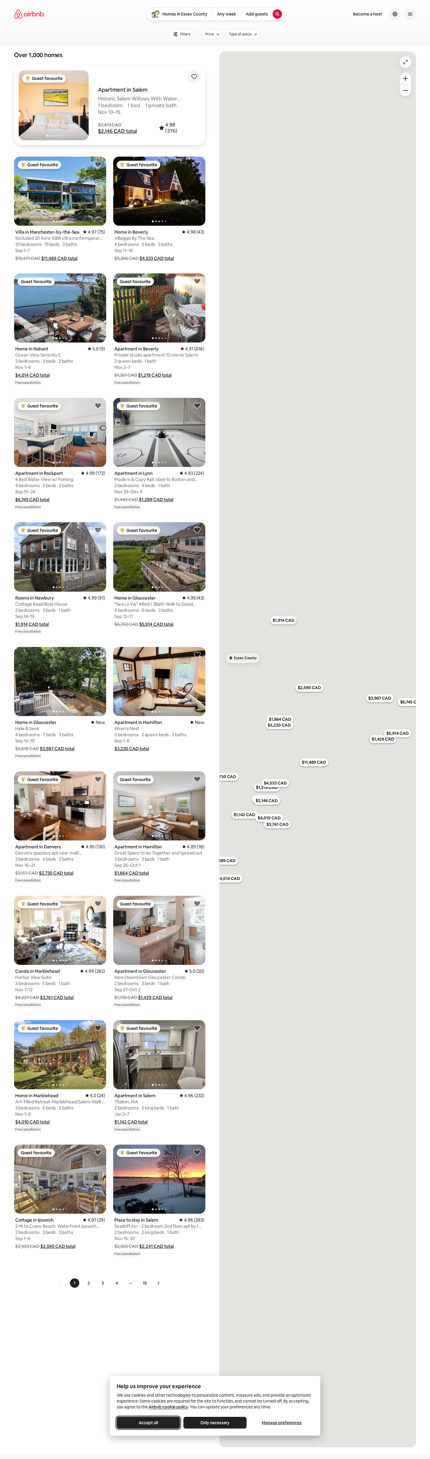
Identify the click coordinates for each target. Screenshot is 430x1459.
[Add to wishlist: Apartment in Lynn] (197, 405)
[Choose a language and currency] (395, 14)
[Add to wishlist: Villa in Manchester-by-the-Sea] (98, 164)
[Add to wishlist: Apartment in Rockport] (98, 405)
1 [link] (74, 1283)
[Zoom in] (405, 78)
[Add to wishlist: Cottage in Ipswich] (98, 1152)
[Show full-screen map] (405, 62)
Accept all (148, 1422)
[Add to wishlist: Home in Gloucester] (197, 530)
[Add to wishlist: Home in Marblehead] (98, 1027)
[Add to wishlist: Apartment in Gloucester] (197, 903)
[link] (61, 1283)
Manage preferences (282, 1422)
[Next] (158, 1283)
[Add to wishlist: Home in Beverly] (197, 164)
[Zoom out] (405, 90)
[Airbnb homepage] (29, 14)
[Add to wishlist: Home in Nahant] (98, 281)
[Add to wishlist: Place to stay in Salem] (197, 1152)
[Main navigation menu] (410, 14)
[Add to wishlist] (194, 76)
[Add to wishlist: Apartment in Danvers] (98, 779)
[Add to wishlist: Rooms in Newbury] (98, 530)
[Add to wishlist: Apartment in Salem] (197, 1027)
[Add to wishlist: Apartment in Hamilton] (197, 654)
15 (145, 1283)
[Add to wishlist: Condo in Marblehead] (98, 903)
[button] (117, 131)
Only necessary (215, 1422)
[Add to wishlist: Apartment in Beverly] (197, 281)
